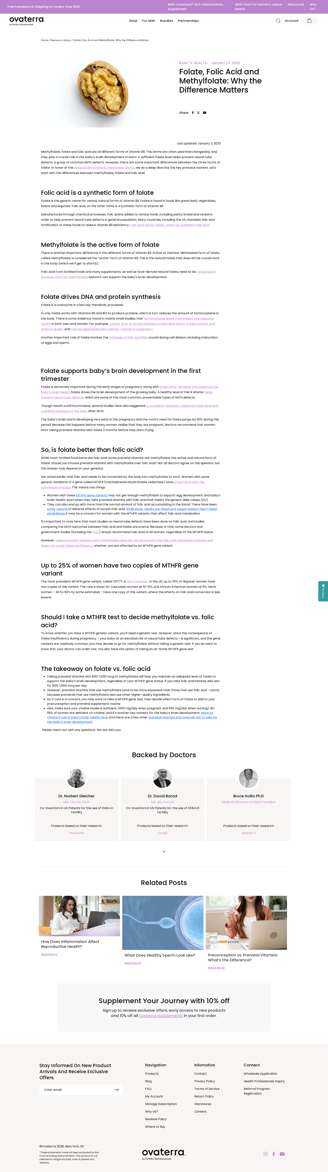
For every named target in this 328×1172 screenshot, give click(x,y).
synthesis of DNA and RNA (128, 337)
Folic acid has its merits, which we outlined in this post (169, 225)
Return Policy (204, 1096)
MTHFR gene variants (91, 495)
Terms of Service (207, 1089)
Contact (200, 1073)
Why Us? (313, 6)
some (51, 509)
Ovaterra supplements (161, 1015)
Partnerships (188, 21)
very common (137, 581)
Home (44, 40)
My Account (154, 1096)
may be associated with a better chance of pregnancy (112, 329)
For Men (148, 21)
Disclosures (202, 1104)
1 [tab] (164, 852)
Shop (133, 21)
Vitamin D (248, 833)
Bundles (166, 21)
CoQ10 (162, 833)
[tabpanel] (76, 809)
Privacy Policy (204, 1081)
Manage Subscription (161, 1104)
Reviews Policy (156, 1119)
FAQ (148, 1089)
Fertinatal (76, 833)
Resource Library (61, 40)
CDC (95, 532)
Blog (148, 1081)
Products (152, 1073)
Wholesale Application (260, 1073)
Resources (296, 4)
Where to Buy (155, 1126)
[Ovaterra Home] (27, 21)
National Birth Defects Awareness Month (104, 167)
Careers (200, 1111)
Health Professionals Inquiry (264, 1081)
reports (62, 509)
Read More (49, 954)
